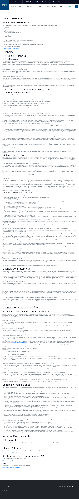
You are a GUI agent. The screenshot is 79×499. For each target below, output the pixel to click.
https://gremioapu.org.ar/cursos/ (9, 460)
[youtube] (72, 486)
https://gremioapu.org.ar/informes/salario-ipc (11, 452)
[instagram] (70, 486)
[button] (20, 7)
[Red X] (69, 486)
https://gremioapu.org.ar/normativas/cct (11, 48)
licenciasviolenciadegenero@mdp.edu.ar (21, 342)
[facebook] (67, 486)
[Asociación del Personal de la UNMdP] (4, 5)
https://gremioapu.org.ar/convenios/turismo (11, 467)
